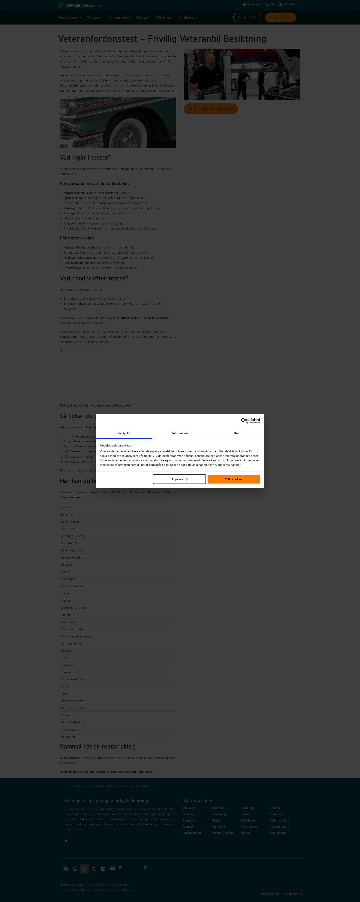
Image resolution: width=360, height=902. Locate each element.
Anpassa (177, 479)
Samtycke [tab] (123, 433)
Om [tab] (236, 433)
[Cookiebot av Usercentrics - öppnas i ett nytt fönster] (243, 421)
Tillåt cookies (233, 479)
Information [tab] (180, 433)
